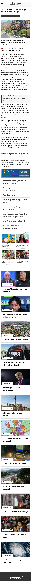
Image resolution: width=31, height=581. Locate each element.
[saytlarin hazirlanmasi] (15, 173)
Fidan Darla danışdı (9, 195)
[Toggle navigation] (2, 3)
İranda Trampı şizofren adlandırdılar (14, 221)
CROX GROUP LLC (16, 577)
